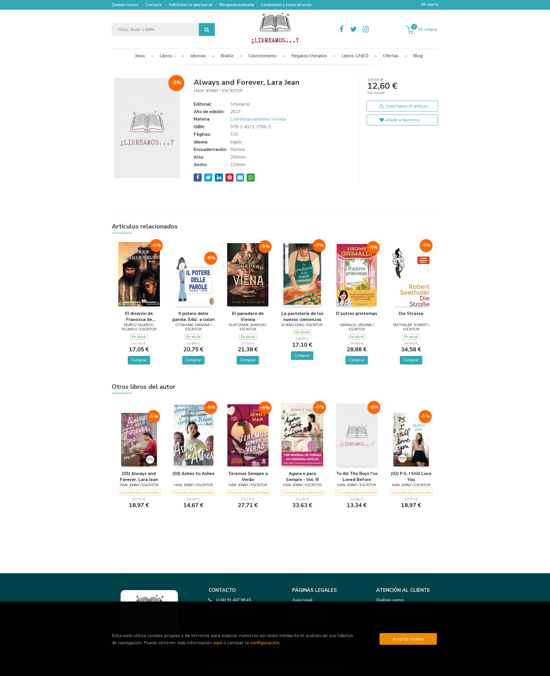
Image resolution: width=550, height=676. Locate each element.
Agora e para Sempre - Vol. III (302, 476)
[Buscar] (207, 29)
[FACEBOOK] (341, 29)
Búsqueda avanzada (236, 4)
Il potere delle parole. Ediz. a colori (193, 316)
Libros (166, 56)
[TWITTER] (353, 29)
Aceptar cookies (408, 639)
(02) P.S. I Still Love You (411, 476)
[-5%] (139, 274)
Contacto (153, 4)
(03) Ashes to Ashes (193, 473)
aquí (217, 642)
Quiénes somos (125, 4)
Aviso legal (302, 600)
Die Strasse (411, 313)
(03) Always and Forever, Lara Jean (139, 476)
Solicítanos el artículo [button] (406, 106)
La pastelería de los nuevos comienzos (302, 316)
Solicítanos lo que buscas (191, 4)
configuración (264, 642)
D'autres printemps (356, 313)
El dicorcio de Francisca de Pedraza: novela (139, 316)
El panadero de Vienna (248, 316)
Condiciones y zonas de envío (286, 4)
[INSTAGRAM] (365, 29)
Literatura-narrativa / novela (258, 119)
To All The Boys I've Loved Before (357, 476)
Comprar (139, 360)
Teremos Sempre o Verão (248, 476)
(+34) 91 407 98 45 (233, 600)
